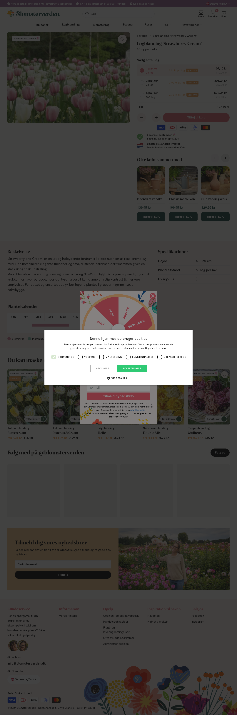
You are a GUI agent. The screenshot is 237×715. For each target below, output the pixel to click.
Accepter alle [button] (132, 368)
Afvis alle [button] (102, 368)
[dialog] (118, 357)
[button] (118, 378)
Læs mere (161, 348)
